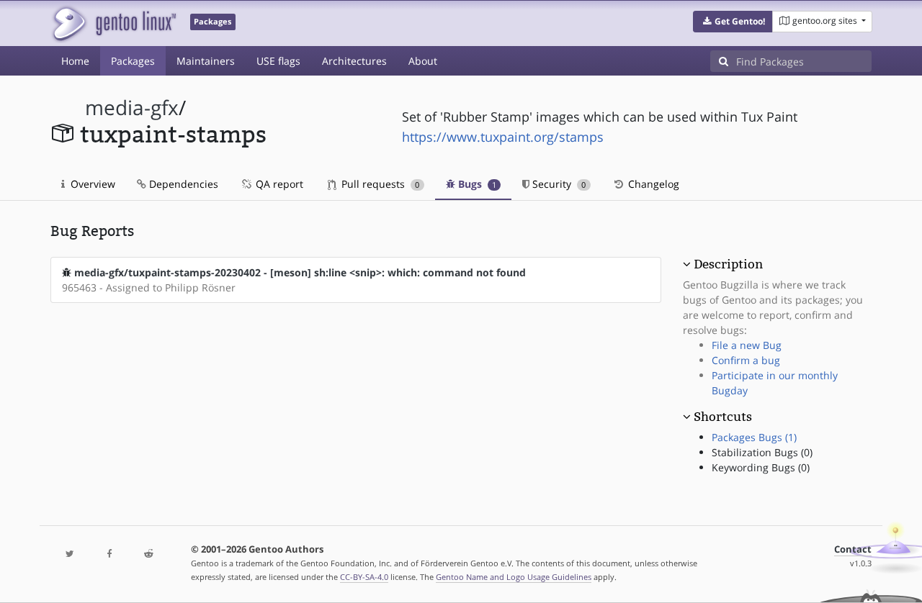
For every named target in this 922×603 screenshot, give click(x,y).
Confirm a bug (746, 360)
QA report (278, 184)
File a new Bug (747, 345)
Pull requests (379, 184)
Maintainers (205, 61)
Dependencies (182, 184)
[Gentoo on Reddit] (148, 554)
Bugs (475, 184)
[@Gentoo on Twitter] (69, 554)
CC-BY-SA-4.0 (364, 576)
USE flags (278, 61)
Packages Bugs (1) (754, 437)
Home (75, 61)
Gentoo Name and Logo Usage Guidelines (513, 576)
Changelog (652, 184)
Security (557, 184)
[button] (733, 21)
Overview (91, 184)
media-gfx (132, 107)
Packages (133, 61)
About (422, 61)
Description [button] (728, 264)
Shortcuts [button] (723, 416)
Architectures (354, 61)
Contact (853, 549)
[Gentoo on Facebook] (108, 554)
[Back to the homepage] (113, 23)
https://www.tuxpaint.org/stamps (503, 136)
